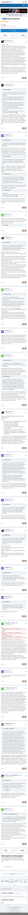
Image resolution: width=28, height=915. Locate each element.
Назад (4, 35)
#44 (26, 214)
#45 (26, 237)
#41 (26, 41)
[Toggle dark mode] (23, 2)
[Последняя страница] (26, 35)
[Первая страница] (2, 35)
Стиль (8, 907)
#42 (26, 85)
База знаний (13, 26)
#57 (26, 688)
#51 (26, 499)
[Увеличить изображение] (16, 112)
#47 (26, 331)
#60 (26, 809)
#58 (26, 724)
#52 (26, 530)
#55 (26, 623)
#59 (26, 775)
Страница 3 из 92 (13, 35)
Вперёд (23, 35)
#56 (26, 671)
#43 (26, 135)
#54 (26, 597)
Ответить (14, 30)
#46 (26, 289)
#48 (26, 355)
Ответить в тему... (8, 866)
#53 (26, 568)
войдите (7, 859)
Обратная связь (16, 907)
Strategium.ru (7, 2)
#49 (26, 412)
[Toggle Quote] (3, 89)
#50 (26, 455)
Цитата (2, 77)
